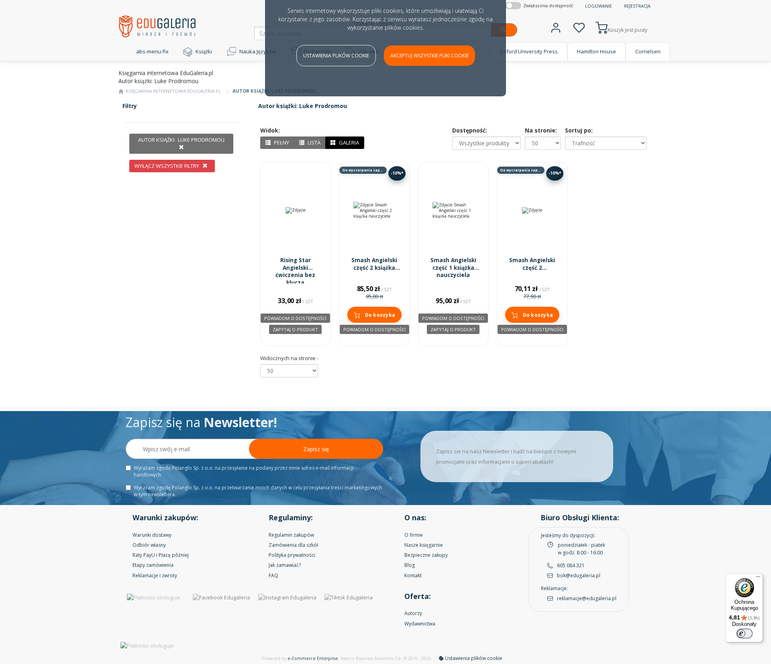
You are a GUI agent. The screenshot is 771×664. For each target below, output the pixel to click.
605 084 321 (571, 565)
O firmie (413, 535)
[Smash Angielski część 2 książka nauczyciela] (374, 210)
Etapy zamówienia (153, 565)
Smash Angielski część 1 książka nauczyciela (453, 268)
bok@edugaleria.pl (578, 575)
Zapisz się (316, 449)
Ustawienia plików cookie (336, 55)
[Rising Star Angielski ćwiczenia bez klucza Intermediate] (295, 210)
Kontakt (413, 575)
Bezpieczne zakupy (426, 555)
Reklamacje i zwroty (155, 575)
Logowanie (598, 6)
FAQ (273, 575)
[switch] (744, 633)
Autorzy (413, 613)
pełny (281, 142)
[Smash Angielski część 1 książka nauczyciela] (453, 210)
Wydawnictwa (419, 623)
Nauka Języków (257, 51)
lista (313, 142)
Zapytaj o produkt (295, 329)
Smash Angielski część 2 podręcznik (532, 268)
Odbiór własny (149, 545)
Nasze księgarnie (423, 545)
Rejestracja (637, 6)
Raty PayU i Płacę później (161, 555)
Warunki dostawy (152, 535)
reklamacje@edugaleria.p (586, 598)
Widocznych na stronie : (289, 358)
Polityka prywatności (292, 555)
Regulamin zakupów (291, 535)
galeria (348, 142)
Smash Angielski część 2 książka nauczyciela (374, 268)
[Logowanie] (556, 26)
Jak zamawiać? (285, 565)
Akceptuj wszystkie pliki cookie (429, 55)
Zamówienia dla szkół (293, 545)
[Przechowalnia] (579, 26)
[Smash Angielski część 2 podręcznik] (532, 210)
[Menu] (758, 578)
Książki (204, 51)
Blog (409, 565)
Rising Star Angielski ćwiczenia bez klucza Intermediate (295, 275)
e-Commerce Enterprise (313, 658)
